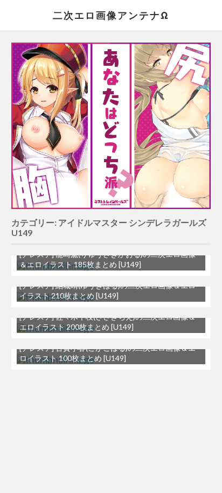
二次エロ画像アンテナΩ (111, 15)
